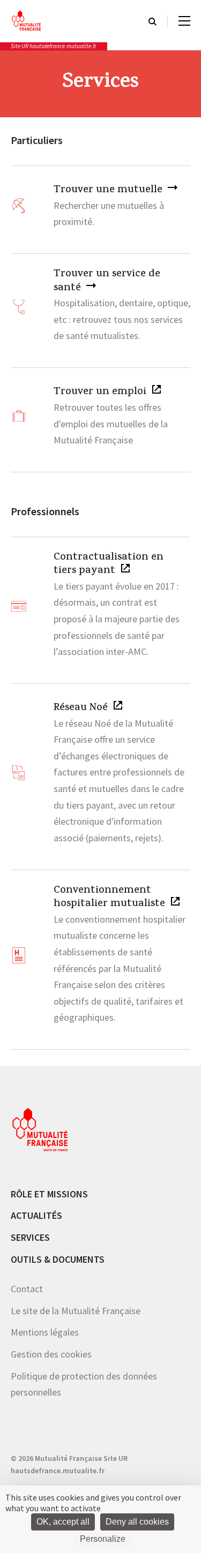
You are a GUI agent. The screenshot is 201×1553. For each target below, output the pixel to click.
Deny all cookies (137, 1521)
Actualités (36, 1215)
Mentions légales (45, 1332)
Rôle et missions (49, 1194)
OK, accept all (63, 1521)
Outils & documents (58, 1259)
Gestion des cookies (51, 1354)
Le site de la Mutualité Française (75, 1311)
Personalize (102, 1538)
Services (30, 1237)
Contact (27, 1289)
